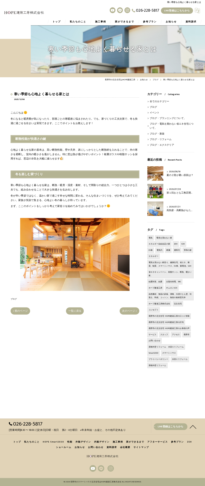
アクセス (176, 334)
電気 (150, 237)
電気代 (160, 250)
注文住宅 (178, 303)
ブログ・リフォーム (161, 139)
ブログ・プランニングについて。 (168, 118)
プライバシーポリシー (158, 359)
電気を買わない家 (164, 237)
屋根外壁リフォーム (157, 365)
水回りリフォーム (180, 359)
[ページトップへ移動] (193, 426)
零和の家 (188, 250)
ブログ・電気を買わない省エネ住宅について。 (172, 126)
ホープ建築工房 (155, 287)
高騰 (168, 250)
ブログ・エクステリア (162, 145)
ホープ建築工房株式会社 (159, 303)
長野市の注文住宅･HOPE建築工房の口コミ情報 (169, 316)
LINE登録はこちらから (177, 10)
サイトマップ (141, 447)
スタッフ (164, 334)
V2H (183, 243)
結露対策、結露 (155, 281)
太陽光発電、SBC (173, 281)
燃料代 (177, 250)
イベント (155, 113)
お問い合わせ (154, 340)
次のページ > (129, 311)
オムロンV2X (171, 287)
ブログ (14, 299)
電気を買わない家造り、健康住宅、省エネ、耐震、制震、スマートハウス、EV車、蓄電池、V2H (170, 264)
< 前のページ (20, 311)
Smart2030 (153, 353)
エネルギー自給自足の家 (159, 243)
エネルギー (153, 256)
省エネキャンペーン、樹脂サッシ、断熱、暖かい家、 (170, 273)
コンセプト (153, 309)
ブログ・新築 (157, 134)
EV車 (151, 250)
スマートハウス (169, 353)
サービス (152, 334)
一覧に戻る (74, 311)
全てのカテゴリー (159, 101)
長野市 (187, 334)
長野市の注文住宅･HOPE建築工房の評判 (166, 322)
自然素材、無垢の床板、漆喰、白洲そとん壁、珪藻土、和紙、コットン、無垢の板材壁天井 (170, 295)
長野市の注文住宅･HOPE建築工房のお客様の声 (169, 328)
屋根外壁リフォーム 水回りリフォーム (166, 346)
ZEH (175, 243)
